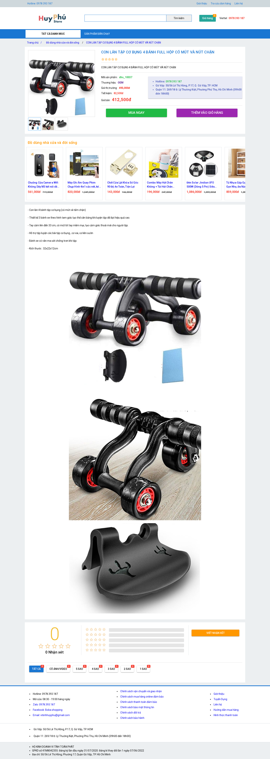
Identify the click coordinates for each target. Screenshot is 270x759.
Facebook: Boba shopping (47, 709)
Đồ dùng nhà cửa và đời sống (62, 42)
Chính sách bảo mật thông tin (137, 707)
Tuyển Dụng (220, 699)
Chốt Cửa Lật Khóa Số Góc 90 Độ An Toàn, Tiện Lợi (122, 184)
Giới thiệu (219, 693)
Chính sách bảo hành (132, 717)
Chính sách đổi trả (130, 712)
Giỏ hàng (207, 18)
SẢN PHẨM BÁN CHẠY (97, 33)
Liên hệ (239, 3)
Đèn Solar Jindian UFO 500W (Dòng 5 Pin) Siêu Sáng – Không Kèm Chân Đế (202, 185)
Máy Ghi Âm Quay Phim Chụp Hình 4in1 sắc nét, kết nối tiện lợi (84, 185)
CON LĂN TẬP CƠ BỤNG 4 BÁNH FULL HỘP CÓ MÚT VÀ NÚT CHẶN (123, 42)
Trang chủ (34, 42)
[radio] (41, 646)
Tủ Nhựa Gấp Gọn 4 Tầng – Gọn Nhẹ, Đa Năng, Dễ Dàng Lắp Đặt (242, 185)
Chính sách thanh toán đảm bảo (138, 701)
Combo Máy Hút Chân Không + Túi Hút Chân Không (160, 185)
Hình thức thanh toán (226, 715)
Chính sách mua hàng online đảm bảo (142, 696)
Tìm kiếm (179, 18)
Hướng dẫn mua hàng (226, 709)
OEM (120, 82)
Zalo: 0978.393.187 (44, 704)
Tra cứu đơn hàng (221, 3)
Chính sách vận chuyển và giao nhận (141, 691)
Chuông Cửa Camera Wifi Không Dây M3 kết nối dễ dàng (43, 185)
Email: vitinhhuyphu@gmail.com (51, 715)
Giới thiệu (202, 3)
